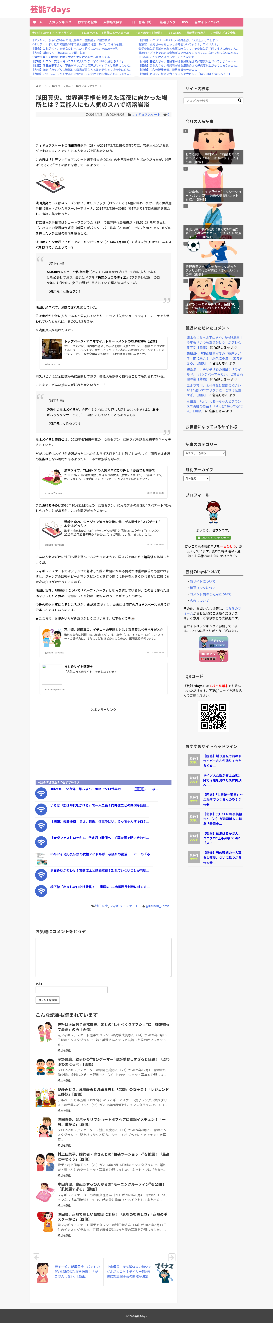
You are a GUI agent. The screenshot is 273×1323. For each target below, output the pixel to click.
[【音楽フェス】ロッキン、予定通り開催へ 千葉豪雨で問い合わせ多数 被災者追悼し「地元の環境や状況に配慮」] (41, 846)
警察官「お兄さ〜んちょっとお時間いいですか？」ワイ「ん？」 (179, 44)
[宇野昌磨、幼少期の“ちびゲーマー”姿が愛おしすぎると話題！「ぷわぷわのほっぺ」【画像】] (46, 1067)
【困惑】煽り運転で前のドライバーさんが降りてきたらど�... (222, 760)
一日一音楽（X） (141, 22)
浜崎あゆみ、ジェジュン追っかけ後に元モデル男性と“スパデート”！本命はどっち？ (113, 523)
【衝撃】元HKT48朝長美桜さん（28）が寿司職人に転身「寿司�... (222, 819)
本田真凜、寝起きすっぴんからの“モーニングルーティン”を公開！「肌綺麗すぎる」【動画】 (111, 1186)
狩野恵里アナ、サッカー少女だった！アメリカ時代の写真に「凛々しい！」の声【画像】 (212, 270)
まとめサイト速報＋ (150, 32)
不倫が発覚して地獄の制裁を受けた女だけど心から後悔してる (71, 57)
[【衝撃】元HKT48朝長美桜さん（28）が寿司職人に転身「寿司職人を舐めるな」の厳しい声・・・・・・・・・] (194, 822)
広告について (199, 600)
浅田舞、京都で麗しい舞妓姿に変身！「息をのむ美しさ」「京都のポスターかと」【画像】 (112, 1217)
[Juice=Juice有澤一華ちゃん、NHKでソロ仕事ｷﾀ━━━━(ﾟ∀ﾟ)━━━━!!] (41, 798)
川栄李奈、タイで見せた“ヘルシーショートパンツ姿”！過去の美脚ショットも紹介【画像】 (213, 195)
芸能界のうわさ (196, 32)
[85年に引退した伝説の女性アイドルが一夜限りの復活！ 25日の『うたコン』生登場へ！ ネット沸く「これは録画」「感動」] (41, 863)
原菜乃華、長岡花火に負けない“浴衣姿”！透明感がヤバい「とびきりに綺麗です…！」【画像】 (213, 233)
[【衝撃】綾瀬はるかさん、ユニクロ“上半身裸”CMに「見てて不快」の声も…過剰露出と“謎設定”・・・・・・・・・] (194, 842)
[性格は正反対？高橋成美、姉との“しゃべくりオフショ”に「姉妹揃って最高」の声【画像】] (46, 1032)
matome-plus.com (55, 689)
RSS (185, 22)
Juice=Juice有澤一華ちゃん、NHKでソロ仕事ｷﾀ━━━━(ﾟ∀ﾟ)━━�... (104, 788)
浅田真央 (101, 905)
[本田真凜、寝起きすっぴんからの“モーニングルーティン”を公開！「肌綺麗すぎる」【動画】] (46, 1192)
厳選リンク (168, 22)
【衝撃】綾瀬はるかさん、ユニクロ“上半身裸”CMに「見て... (222, 838)
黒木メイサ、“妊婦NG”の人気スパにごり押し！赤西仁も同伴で (109, 470)
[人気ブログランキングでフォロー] (213, 538)
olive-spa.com (53, 364)
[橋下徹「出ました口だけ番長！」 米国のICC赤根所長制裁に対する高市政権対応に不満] (41, 895)
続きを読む (65, 1050)
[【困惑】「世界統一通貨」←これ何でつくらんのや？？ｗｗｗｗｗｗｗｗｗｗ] (194, 803)
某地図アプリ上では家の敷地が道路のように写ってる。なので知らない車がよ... (188, 53)
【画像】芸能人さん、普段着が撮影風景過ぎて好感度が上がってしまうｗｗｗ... (188, 61)
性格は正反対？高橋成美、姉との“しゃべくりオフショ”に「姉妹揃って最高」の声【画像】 (113, 1027)
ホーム (38, 22)
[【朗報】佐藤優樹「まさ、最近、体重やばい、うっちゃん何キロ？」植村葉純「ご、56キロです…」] (41, 830)
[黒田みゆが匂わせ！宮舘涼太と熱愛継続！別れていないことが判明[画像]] (41, 879)
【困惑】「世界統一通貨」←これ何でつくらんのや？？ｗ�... (223, 799)
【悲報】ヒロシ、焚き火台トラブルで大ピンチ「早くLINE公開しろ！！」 (184, 74)
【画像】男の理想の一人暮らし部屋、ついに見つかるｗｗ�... (222, 857)
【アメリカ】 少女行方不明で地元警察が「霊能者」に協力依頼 (71, 40)
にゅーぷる (91, 32)
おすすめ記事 (87, 22)
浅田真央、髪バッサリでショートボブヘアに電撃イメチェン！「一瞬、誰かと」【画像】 (111, 1122)
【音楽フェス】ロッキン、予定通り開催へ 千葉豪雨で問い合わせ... (99, 837)
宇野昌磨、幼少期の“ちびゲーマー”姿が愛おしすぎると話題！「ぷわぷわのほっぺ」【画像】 (113, 1061)
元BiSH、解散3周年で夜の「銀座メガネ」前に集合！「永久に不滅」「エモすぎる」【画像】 (215, 358)
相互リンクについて (204, 587)
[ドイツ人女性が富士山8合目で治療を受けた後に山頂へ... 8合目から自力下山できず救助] (194, 784)
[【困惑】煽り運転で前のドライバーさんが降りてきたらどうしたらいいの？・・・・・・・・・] (194, 764)
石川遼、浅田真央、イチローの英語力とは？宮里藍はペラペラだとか (113, 629)
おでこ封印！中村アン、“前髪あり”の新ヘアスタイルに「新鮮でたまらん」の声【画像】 (212, 158)
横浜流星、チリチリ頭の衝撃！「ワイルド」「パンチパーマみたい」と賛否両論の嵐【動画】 (215, 374)
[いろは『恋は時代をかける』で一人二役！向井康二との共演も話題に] (41, 814)
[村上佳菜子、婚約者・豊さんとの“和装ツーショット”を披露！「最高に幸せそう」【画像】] (46, 1162)
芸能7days (50, 9)
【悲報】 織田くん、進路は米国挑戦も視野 (58, 53)
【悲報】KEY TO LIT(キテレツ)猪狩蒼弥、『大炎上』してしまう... (179, 40)
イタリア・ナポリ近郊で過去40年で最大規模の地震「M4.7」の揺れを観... (78, 44)
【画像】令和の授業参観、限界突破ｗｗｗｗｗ (167, 70)
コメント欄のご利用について (210, 594)
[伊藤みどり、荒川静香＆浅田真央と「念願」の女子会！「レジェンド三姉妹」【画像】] (46, 1097)
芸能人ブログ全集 (224, 32)
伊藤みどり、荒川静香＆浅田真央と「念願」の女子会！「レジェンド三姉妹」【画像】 (113, 1092)
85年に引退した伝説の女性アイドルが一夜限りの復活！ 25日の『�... (101, 854)
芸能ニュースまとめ (116, 32)
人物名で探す (113, 22)
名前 (39, 983)
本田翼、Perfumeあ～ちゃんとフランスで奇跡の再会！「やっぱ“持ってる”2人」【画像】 (215, 406)
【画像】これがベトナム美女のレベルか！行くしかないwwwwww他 (75, 48)
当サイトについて (207, 22)
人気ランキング (60, 22)
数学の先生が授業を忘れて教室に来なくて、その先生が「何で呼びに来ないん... (188, 48)
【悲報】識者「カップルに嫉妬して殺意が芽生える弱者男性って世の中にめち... (81, 70)
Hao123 (176, 32)
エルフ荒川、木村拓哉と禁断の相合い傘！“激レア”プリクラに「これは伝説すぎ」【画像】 (214, 390)
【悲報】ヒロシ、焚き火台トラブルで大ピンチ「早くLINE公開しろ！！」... (79, 61)
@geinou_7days (157, 905)
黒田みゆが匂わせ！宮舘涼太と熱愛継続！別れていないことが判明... (99, 870)
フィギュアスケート (146, 114)
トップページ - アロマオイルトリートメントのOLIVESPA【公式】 (111, 341)
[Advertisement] (103, 129)
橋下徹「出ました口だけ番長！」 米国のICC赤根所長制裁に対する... (100, 886)
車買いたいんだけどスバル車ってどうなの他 (166, 57)
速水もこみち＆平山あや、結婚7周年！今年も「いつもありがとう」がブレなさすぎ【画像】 (212, 308)
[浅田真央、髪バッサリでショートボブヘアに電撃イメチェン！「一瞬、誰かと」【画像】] (46, 1127)
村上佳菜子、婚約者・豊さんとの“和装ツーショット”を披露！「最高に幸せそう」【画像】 (113, 1156)
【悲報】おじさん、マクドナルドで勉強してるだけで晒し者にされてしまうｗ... (81, 74)
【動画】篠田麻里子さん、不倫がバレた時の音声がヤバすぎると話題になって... (81, 65)
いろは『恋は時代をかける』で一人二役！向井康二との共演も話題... (99, 805)
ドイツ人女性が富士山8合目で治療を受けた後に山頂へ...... (222, 780)
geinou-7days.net (54, 493)
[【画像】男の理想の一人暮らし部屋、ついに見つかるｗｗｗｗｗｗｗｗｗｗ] (194, 861)
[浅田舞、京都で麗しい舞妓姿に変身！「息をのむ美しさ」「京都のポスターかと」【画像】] (46, 1222)
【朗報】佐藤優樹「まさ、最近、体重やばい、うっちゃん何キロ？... (99, 821)
